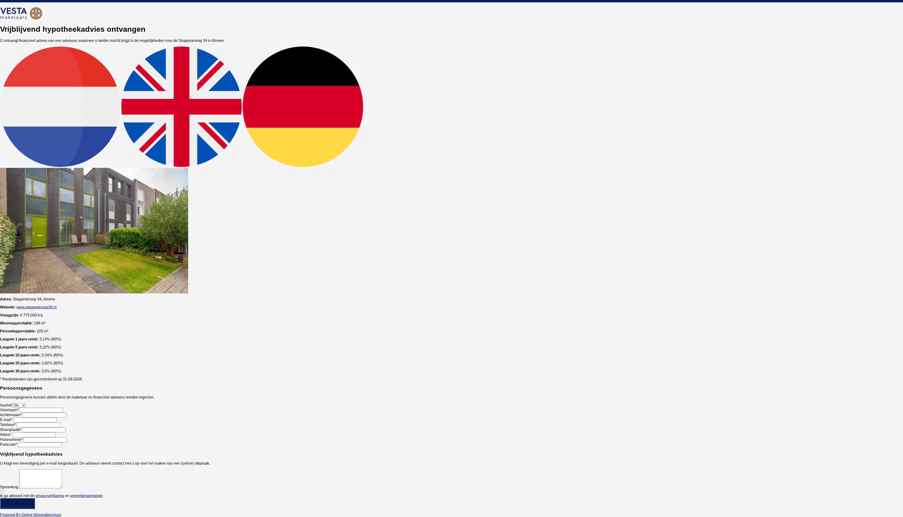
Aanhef (6, 405)
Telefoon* (8, 425)
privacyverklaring (50, 496)
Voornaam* (9, 410)
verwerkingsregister (86, 496)
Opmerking (9, 487)
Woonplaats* (10, 430)
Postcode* (8, 444)
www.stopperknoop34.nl (36, 307)
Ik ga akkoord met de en (51, 496)
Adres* (5, 435)
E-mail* (6, 420)
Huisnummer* (11, 440)
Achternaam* (11, 415)
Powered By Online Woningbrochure (30, 515)
